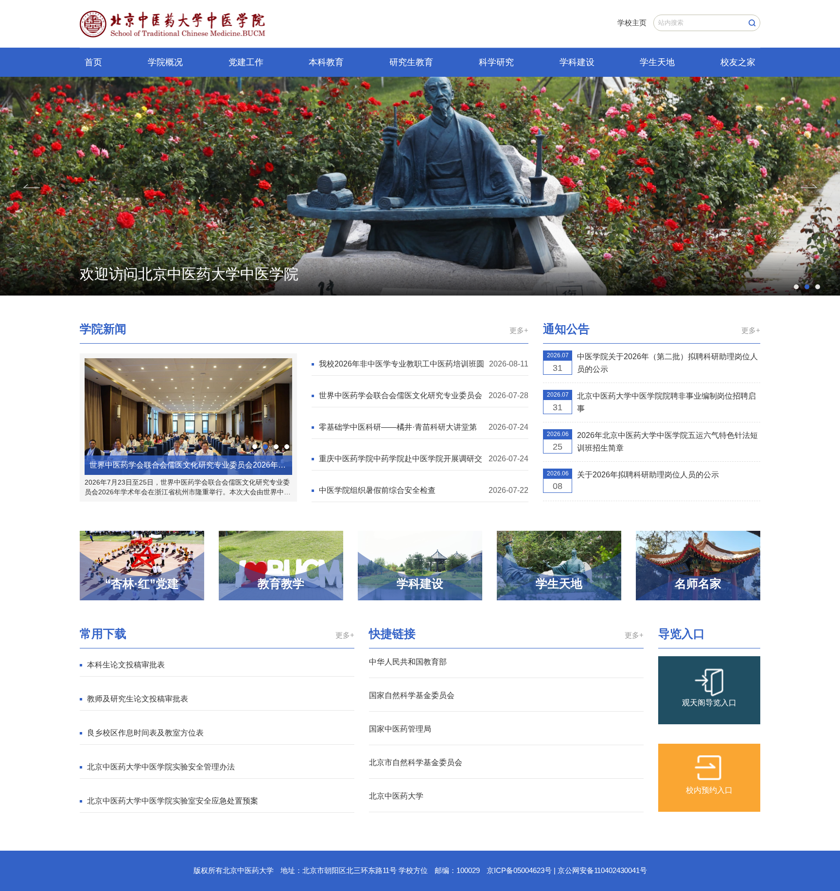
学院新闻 (103, 328)
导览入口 (681, 633)
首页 (93, 62)
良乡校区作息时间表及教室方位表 (145, 733)
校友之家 (737, 62)
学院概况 (165, 62)
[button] (31, 186)
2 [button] (807, 286)
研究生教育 (411, 62)
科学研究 (496, 62)
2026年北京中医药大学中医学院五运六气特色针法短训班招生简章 (667, 441)
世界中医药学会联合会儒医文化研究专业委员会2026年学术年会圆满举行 (400, 396)
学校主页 (632, 22)
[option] (420, 186)
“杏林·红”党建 (142, 583)
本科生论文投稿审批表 (126, 665)
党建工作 (245, 62)
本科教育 (326, 62)
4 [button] (286, 446)
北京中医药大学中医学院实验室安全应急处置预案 (172, 801)
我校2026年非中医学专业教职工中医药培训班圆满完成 (401, 365)
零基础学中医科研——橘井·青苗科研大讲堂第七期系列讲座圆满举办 (398, 428)
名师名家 (698, 583)
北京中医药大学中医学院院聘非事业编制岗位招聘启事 (666, 402)
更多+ (518, 330)
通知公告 (566, 328)
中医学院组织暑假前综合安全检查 (377, 490)
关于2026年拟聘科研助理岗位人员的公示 (648, 475)
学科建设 (577, 62)
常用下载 (103, 633)
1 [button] (796, 286)
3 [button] (817, 286)
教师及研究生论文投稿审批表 (137, 699)
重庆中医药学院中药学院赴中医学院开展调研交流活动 (400, 459)
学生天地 (657, 62)
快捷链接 (392, 633)
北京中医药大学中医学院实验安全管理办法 (161, 767)
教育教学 (281, 583)
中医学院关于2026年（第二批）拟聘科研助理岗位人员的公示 (667, 362)
